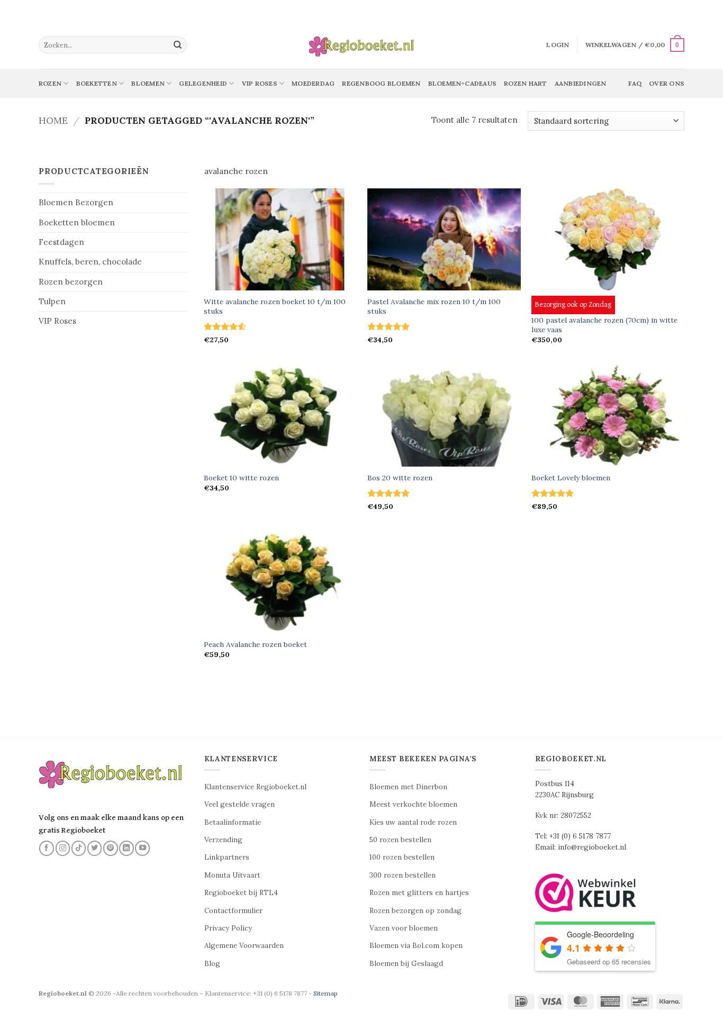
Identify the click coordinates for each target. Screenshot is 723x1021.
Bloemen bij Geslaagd (406, 963)
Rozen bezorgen (71, 282)
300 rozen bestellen (402, 875)
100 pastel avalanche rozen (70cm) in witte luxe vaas (604, 325)
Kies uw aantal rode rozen (413, 822)
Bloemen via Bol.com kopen (416, 945)
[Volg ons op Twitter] (94, 848)
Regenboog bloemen (381, 83)
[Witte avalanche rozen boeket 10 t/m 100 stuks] (280, 239)
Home (53, 120)
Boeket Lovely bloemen (570, 477)
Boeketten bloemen (77, 222)
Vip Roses (259, 83)
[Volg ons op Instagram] (63, 848)
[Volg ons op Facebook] (46, 848)
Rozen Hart (525, 83)
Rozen (50, 83)
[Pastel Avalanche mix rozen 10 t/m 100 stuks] (444, 239)
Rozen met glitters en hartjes (419, 892)
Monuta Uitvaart (232, 875)
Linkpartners (226, 857)
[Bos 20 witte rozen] (444, 415)
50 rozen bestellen (400, 839)
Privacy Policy (228, 928)
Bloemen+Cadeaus (462, 83)
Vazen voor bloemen (403, 928)
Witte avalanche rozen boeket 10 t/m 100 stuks (275, 306)
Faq (634, 83)
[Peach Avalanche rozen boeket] (280, 582)
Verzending (223, 839)
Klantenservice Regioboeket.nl (255, 786)
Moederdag (313, 83)
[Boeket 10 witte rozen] (280, 415)
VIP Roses (57, 321)
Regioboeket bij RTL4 (241, 892)
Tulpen (52, 301)
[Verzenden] (177, 45)
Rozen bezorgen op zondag (415, 910)
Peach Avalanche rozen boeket (255, 644)
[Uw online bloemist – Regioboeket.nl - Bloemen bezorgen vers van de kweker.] (361, 45)
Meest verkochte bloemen (413, 804)
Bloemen (148, 83)
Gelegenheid (203, 83)
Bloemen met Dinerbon (408, 786)
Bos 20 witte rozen (399, 477)
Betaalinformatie (232, 822)
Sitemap (325, 993)
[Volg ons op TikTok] (78, 848)
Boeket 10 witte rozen (241, 477)
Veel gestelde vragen (239, 804)
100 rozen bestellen (402, 857)
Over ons (666, 83)
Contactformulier (233, 910)
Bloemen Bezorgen (76, 202)
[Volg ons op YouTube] (142, 848)
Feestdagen (61, 242)
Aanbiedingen (581, 83)
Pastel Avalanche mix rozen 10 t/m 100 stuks (434, 306)
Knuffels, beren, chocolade (90, 262)
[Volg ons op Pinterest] (110, 848)
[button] (557, 44)
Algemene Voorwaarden (244, 945)
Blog (212, 963)
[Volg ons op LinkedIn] (126, 848)
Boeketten (96, 83)
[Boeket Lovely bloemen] (608, 415)
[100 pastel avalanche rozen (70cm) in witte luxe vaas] (608, 239)
